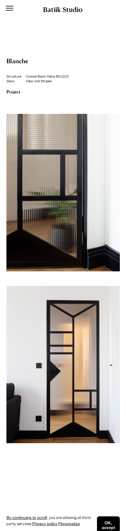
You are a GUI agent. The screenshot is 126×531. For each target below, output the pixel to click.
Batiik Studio (63, 9)
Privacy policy (44, 523)
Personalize (69, 523)
